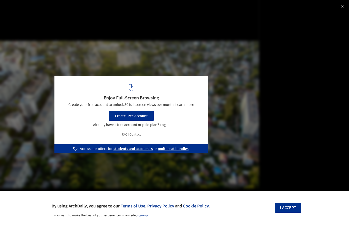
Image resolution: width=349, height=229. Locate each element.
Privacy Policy (160, 206)
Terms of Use (133, 206)
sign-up (142, 215)
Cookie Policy (196, 206)
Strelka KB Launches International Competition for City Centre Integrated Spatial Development (71, 13)
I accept (288, 208)
